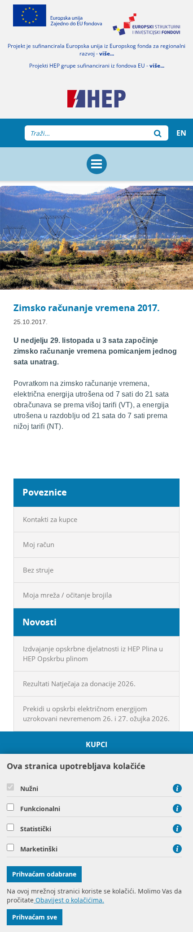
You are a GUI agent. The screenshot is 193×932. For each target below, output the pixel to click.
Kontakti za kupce (50, 519)
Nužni (29, 789)
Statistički (35, 829)
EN (181, 133)
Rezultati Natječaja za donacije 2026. (79, 683)
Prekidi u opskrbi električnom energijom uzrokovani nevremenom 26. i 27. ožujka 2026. (96, 713)
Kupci (97, 744)
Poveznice (44, 492)
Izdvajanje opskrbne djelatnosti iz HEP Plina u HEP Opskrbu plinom (93, 653)
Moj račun (38, 544)
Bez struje (38, 569)
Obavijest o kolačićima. (69, 900)
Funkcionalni (40, 809)
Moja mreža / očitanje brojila (67, 594)
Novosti (39, 622)
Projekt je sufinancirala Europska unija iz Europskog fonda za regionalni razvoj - (96, 49)
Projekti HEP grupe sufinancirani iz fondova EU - (96, 65)
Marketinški (38, 849)
